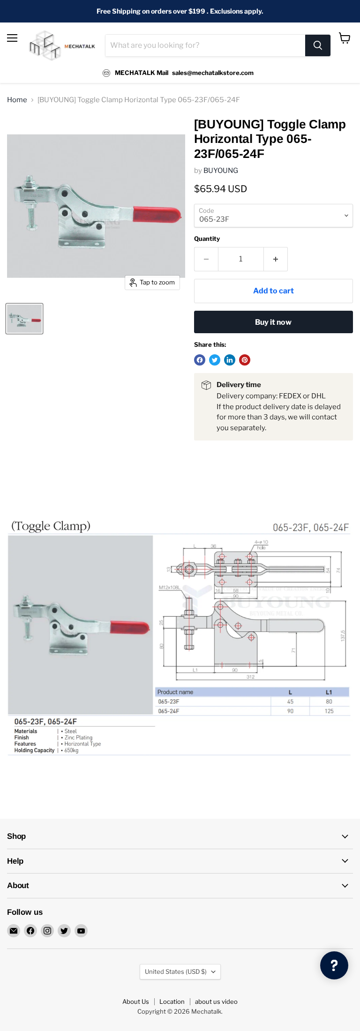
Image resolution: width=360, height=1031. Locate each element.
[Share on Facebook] (199, 360)
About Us (135, 1001)
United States (176, 971)
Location (172, 1001)
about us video (216, 1001)
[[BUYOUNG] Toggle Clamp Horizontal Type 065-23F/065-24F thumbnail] (24, 319)
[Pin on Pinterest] (244, 360)
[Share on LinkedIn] (229, 360)
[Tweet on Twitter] (214, 360)
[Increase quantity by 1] (276, 259)
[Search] (317, 45)
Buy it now (273, 322)
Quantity (207, 238)
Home (17, 100)
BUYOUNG (220, 170)
